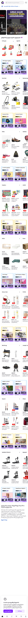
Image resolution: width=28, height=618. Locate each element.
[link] (17, 22)
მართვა (20, 611)
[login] (25, 616)
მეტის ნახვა (4, 520)
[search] (6, 2)
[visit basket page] (21, 616)
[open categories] (7, 616)
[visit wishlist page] (16, 616)
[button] (12, 616)
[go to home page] (2, 2)
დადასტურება (8, 611)
